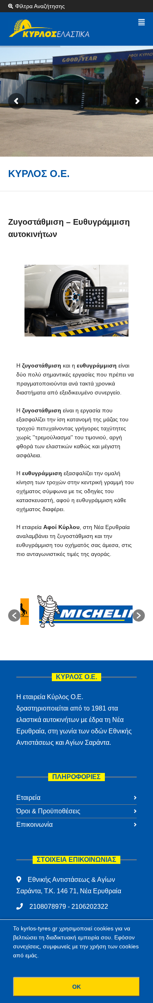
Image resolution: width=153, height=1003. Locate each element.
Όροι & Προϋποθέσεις (48, 811)
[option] (76, 611)
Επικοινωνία (34, 824)
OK (76, 986)
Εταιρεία (28, 797)
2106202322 (89, 906)
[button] (14, 615)
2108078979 (47, 906)
